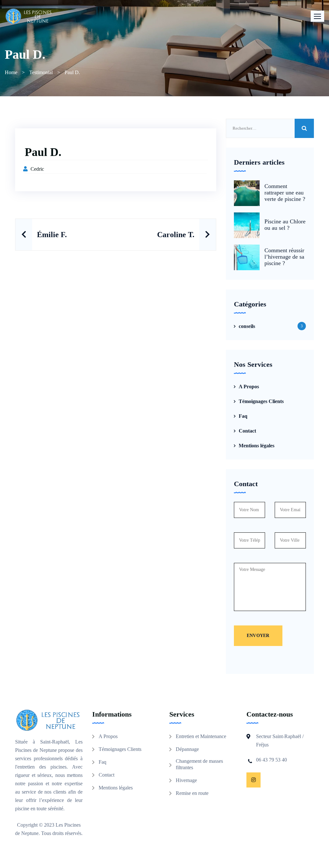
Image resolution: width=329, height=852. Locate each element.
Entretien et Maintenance (201, 736)
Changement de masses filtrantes (199, 764)
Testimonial (41, 72)
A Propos (249, 386)
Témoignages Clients (261, 401)
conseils (247, 326)
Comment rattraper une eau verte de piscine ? (284, 192)
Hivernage (186, 780)
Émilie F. (52, 234)
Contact (247, 431)
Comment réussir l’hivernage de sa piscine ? (284, 256)
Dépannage (187, 749)
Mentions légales (256, 445)
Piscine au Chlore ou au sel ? (285, 224)
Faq (243, 416)
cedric (37, 169)
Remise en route (192, 793)
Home (11, 72)
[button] (317, 16)
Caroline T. (175, 234)
